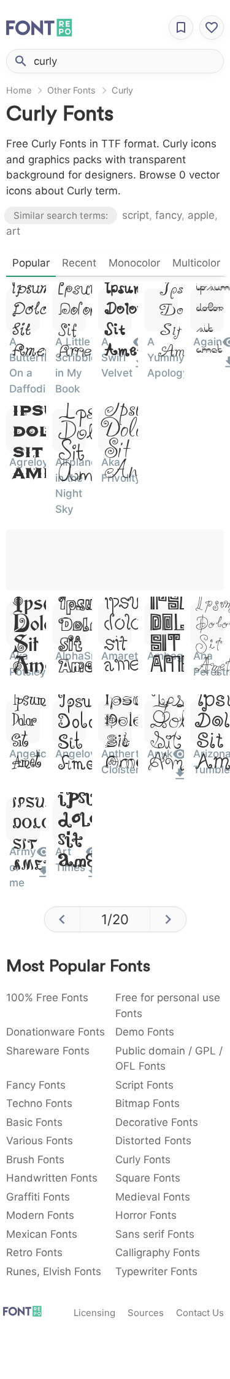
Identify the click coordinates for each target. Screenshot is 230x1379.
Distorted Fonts (153, 1140)
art (13, 231)
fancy (168, 215)
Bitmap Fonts (147, 1103)
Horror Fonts (146, 1215)
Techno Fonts (39, 1103)
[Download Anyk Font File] (180, 778)
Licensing (94, 1312)
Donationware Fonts (55, 1032)
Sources (146, 1312)
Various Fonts (39, 1140)
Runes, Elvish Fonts (53, 1271)
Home (18, 90)
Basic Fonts (34, 1122)
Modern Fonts (40, 1215)
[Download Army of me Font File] (44, 876)
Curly (122, 90)
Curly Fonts (143, 1159)
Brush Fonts (35, 1159)
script (135, 215)
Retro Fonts (34, 1252)
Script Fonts (144, 1085)
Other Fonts (71, 90)
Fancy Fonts (36, 1085)
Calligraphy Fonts (157, 1252)
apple (201, 215)
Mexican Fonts (41, 1234)
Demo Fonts (144, 1032)
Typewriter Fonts (156, 1271)
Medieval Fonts (152, 1197)
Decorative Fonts (156, 1122)
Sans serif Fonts (154, 1234)
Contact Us (200, 1312)
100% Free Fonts (47, 997)
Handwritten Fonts (52, 1178)
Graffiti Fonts (38, 1197)
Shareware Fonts (48, 1051)
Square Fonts (147, 1178)
